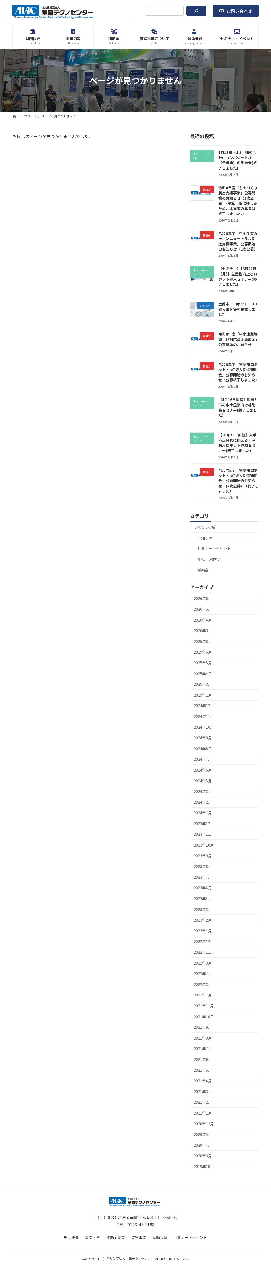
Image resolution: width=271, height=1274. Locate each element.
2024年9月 (203, 737)
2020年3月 (203, 1155)
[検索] (196, 11)
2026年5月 (203, 609)
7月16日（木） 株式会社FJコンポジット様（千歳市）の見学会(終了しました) (237, 160)
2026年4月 (203, 620)
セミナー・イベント (214, 548)
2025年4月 (203, 673)
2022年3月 (203, 984)
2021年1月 (203, 1113)
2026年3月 (203, 630)
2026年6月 (203, 598)
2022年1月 (203, 995)
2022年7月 (203, 973)
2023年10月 (204, 845)
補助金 (203, 570)
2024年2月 (203, 802)
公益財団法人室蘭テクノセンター (130, 1258)
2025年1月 (203, 695)
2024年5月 (203, 780)
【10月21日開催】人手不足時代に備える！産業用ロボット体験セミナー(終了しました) (237, 442)
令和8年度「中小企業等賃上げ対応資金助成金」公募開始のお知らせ (238, 339)
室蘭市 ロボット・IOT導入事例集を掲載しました (238, 309)
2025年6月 (203, 652)
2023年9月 (203, 855)
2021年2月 (203, 1102)
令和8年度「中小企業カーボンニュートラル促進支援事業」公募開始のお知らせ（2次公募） (238, 241)
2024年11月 (204, 716)
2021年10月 (204, 1016)
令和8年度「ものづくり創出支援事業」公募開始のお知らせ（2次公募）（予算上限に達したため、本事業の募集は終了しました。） (238, 200)
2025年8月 (203, 641)
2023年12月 (204, 823)
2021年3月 (203, 1091)
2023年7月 (203, 877)
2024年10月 (204, 727)
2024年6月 (203, 770)
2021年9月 (203, 1027)
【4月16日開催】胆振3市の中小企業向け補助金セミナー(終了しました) (237, 407)
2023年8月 (203, 866)
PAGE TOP (260, 1231)
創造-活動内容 (209, 559)
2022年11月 (204, 952)
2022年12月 (204, 941)
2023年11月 (204, 834)
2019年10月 (204, 1166)
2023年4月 (203, 898)
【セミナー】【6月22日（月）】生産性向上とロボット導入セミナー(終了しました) (237, 276)
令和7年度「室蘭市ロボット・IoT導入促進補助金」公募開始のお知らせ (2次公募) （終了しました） (238, 480)
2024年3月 (203, 791)
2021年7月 (203, 1048)
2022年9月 (203, 963)
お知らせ (204, 537)
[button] (236, 11)
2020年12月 (204, 1123)
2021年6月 (203, 1059)
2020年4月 (203, 1145)
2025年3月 (203, 684)
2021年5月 (203, 1070)
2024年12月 (204, 705)
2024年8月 (203, 748)
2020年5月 (203, 1134)
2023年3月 (203, 909)
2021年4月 (203, 1080)
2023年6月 (203, 888)
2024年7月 (203, 759)
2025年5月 (203, 662)
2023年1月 (203, 930)
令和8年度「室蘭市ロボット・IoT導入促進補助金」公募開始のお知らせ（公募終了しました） (238, 372)
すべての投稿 (204, 527)
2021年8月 (203, 1038)
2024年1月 (203, 812)
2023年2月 (203, 920)
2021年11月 (204, 1005)
